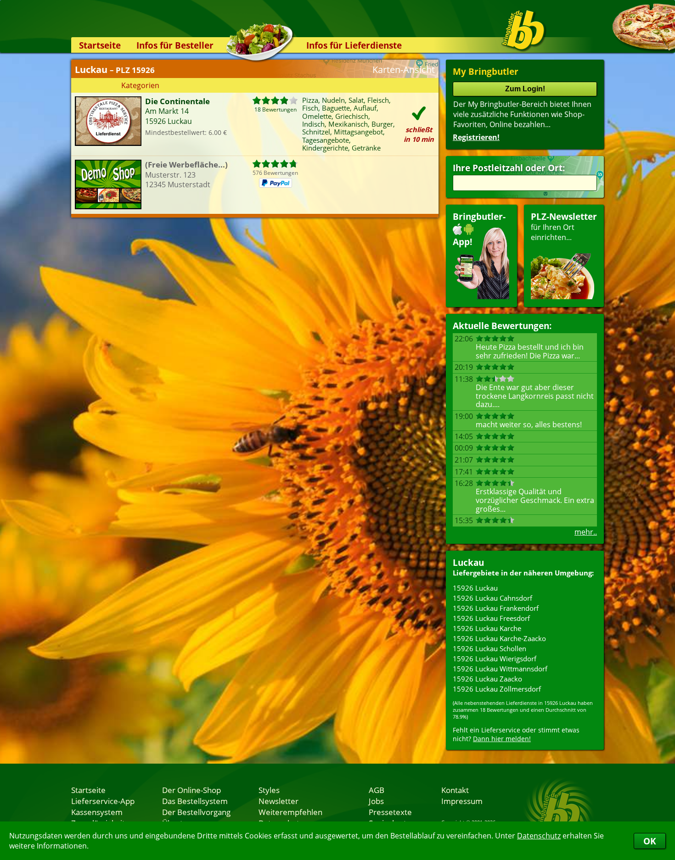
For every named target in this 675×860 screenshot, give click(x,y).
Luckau (468, 562)
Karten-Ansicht (403, 69)
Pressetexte (390, 811)
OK (649, 841)
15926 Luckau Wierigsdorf (494, 658)
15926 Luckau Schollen (489, 648)
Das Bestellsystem (195, 800)
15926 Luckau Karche (487, 628)
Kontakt (455, 789)
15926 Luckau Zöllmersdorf (497, 688)
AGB (376, 789)
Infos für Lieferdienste (354, 45)
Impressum (462, 800)
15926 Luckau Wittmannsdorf (500, 668)
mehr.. (585, 532)
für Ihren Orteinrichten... (564, 226)
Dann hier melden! (502, 738)
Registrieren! (476, 137)
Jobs (376, 800)
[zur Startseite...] (523, 30)
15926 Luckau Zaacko (487, 678)
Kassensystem (97, 811)
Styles (269, 789)
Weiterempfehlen (290, 811)
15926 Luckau (475, 587)
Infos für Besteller (175, 45)
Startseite (100, 45)
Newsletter (278, 800)
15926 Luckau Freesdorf (491, 618)
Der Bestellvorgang (196, 811)
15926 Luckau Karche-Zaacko (499, 638)
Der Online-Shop (191, 789)
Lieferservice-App (103, 800)
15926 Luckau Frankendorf (496, 608)
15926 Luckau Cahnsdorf (492, 598)
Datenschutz (539, 836)
